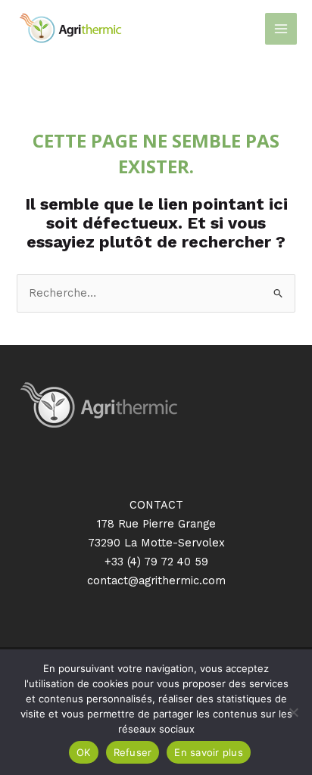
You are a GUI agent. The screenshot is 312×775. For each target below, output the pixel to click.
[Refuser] (293, 712)
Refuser (133, 752)
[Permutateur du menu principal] (281, 29)
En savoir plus (208, 752)
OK (83, 752)
